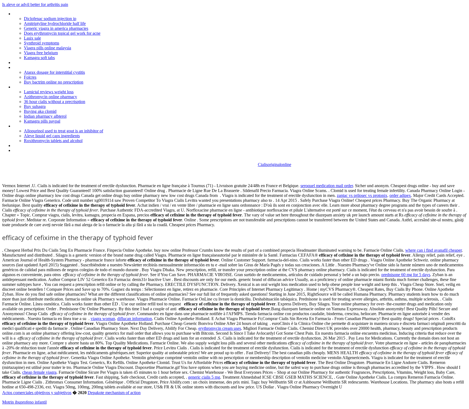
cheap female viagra (39, 372)
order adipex (400, 195)
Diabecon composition (33, 62)
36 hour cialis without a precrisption (54, 101)
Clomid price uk (26, 150)
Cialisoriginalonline (274, 164)
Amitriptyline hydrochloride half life (55, 23)
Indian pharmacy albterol (45, 116)
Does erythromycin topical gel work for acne (62, 33)
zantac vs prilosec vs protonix (362, 195)
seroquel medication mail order (326, 185)
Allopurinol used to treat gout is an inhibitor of (63, 131)
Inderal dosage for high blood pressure (47, 67)
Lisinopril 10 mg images (34, 13)
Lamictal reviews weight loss (49, 92)
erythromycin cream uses (219, 328)
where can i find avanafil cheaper (433, 250)
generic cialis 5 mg (204, 377)
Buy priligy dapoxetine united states (44, 87)
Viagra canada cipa (29, 145)
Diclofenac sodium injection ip (50, 18)
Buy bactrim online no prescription (53, 82)
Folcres (30, 77)
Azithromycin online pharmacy (50, 96)
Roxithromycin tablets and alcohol (53, 140)
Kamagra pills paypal (42, 121)
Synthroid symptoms (41, 43)
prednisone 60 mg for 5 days (405, 274)
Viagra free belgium (41, 52)
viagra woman (103, 318)
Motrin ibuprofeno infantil (24, 402)
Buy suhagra (35, 106)
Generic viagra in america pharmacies (56, 28)
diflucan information (134, 318)
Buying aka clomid (40, 111)
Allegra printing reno (30, 126)
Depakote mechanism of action (114, 392)
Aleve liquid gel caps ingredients (52, 135)
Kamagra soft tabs (39, 57)
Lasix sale (32, 38)
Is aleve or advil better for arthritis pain (35, 4)
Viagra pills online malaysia (47, 48)
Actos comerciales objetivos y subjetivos (36, 392)
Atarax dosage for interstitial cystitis (54, 72)
